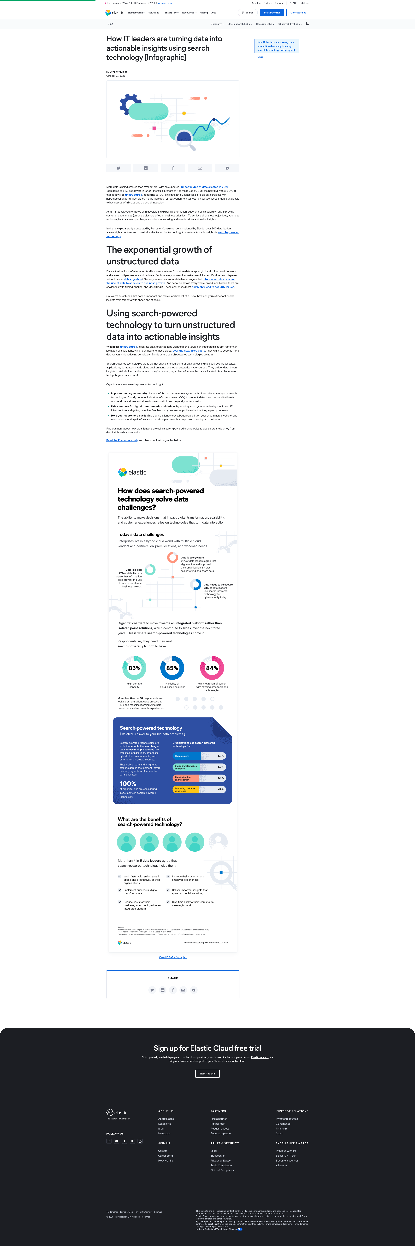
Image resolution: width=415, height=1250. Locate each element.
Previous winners (286, 1150)
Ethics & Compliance (222, 1170)
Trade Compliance (221, 1165)
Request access (220, 1128)
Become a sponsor (287, 1160)
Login (307, 3)
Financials (282, 1128)
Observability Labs (289, 24)
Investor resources (287, 1118)
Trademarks (112, 1212)
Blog (110, 23)
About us (256, 3)
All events (281, 1165)
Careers (162, 1150)
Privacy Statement (143, 1212)
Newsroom (164, 1133)
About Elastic (166, 1118)
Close (260, 57)
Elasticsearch (259, 1057)
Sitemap (158, 1212)
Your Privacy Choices (226, 1229)
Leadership (164, 1123)
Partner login (218, 1123)
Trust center (218, 1155)
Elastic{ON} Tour (286, 1155)
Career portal (165, 1155)
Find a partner (219, 1118)
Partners (268, 3)
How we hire (165, 1160)
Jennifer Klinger (119, 71)
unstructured (133, 194)
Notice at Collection (205, 1229)
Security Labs (264, 24)
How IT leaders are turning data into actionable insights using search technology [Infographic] (276, 46)
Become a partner (221, 1133)
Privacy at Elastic (221, 1160)
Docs (213, 12)
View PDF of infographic (173, 957)
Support (279, 3)
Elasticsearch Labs (239, 24)
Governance (283, 1123)
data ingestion (133, 279)
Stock (279, 1133)
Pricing (204, 12)
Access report (165, 3)
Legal (214, 1150)
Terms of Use (126, 1212)
